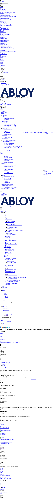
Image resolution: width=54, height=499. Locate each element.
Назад (5, 214)
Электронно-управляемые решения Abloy (11, 275)
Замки (6, 218)
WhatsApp (3, 86)
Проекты (1, 471)
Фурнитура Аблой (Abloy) (9, 248)
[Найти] (1, 4)
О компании (2, 467)
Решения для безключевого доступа (10, 269)
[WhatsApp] (6, 327)
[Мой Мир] (3, 327)
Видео (1, 473)
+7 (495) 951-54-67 (3, 65)
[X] (4, 327)
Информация (5, 292)
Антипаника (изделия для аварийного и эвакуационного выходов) (10, 435)
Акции (1, 470)
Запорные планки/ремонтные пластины (11, 283)
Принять (1, 493)
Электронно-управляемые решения (5, 430)
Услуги (1, 472)
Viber (3, 85)
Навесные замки (9, 232)
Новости (1, 468)
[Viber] (5, 327)
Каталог (5, 215)
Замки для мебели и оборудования (12, 227)
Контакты (1, 469)
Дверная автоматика (8, 264)
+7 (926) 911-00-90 (3, 83)
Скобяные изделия (3, 434)
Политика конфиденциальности (5, 475)
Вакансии (6, 296)
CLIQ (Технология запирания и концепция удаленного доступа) (16, 277)
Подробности (2, 448)
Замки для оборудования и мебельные (5, 443)
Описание (3, 364)
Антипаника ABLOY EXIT (11, 260)
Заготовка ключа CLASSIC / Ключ (5, 362)
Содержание (2, 424)
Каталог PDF (4, 367)
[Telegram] (9, 327)
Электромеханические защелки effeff (18, 337)
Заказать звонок (6, 315)
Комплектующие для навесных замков (14, 342)
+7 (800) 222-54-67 (5, 104)
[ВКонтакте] (0, 327)
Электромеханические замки (11, 223)
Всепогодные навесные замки (4, 342)
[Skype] (7, 327)
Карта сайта (2, 474)
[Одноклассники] (2, 327)
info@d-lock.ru (3, 79)
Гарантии (3, 365)
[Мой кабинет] (0, 192)
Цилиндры (7, 242)
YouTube (8, 84)
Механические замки (10, 220)
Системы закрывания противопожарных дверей (7, 439)
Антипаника (7, 257)
